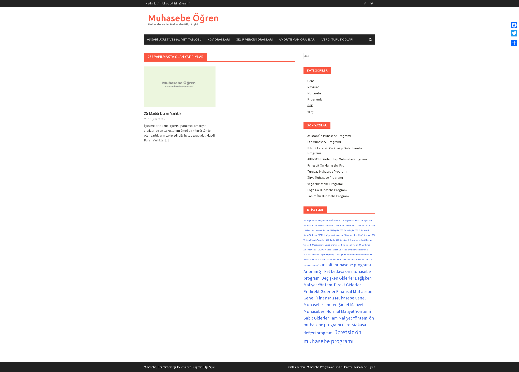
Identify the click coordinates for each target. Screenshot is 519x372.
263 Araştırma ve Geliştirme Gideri (325, 245)
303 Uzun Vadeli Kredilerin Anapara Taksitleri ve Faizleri (343, 259)
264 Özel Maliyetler (349, 245)
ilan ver (348, 367)
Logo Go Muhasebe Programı (327, 190)
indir (339, 367)
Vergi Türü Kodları (337, 39)
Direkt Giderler (347, 285)
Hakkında (151, 3)
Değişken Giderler (337, 278)
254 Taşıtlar (335, 230)
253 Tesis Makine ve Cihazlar (316, 230)
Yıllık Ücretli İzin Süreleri (174, 3)
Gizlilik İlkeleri (296, 367)
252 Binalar (370, 225)
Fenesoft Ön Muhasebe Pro (325, 165)
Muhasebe (314, 93)
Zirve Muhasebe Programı (325, 177)
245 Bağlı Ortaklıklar (350, 220)
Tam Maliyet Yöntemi (349, 318)
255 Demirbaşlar (347, 230)
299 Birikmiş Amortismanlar (356, 254)
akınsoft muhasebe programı (344, 264)
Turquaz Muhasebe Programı (327, 171)
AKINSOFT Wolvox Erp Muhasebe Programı (337, 159)
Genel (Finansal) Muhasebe (328, 298)
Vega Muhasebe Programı (325, 184)
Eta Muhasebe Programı (324, 142)
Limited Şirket (336, 304)
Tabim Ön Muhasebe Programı (328, 196)
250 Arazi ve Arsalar (326, 225)
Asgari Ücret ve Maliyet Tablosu (174, 39)
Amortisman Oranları (297, 39)
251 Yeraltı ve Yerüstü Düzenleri (350, 225)
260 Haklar (331, 240)
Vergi (310, 112)
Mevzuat (313, 87)
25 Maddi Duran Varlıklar (163, 113)
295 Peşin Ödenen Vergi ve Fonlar (332, 249)
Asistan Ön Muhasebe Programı (329, 136)
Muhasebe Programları (320, 367)
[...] (167, 140)
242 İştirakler (334, 220)
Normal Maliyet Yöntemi (348, 311)
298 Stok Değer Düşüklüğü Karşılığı (327, 254)
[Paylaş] (514, 43)
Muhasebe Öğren (183, 18)
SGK (310, 106)
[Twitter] (514, 33)
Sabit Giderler (316, 318)
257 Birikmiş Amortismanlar (330, 235)
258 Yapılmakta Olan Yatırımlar (357, 235)
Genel (311, 81)
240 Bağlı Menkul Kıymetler (315, 220)
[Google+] (514, 38)
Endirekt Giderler (319, 291)
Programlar (315, 99)
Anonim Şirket (316, 271)
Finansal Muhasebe (354, 291)
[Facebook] (514, 25)
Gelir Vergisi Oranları (254, 39)
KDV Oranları (219, 39)
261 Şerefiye (341, 240)
